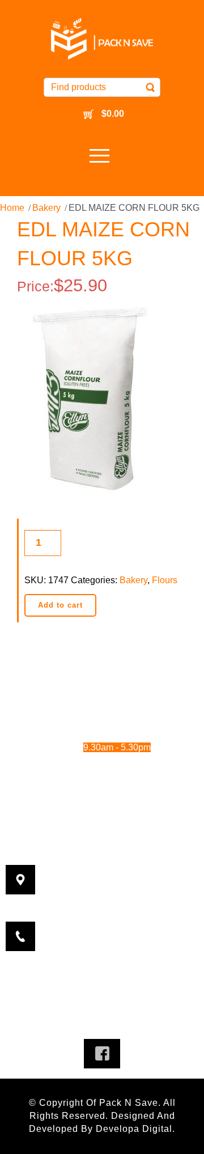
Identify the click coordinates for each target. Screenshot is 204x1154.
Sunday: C (91, 778)
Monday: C (91, 685)
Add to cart (60, 605)
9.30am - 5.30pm (128, 717)
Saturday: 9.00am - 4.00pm (102, 763)
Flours (164, 580)
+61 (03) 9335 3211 (121, 920)
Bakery (46, 208)
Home (12, 208)
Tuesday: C (91, 701)
